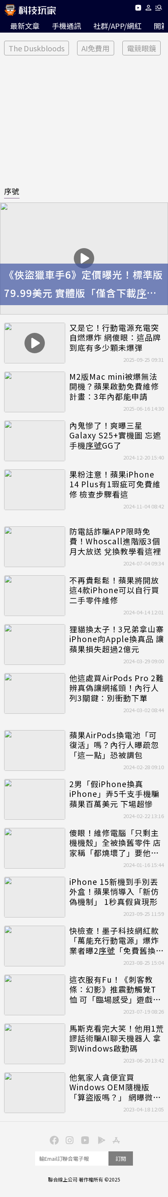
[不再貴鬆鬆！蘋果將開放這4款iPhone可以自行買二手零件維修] (34, 595)
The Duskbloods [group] (36, 48)
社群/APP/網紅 (117, 25)
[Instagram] (68, 1139)
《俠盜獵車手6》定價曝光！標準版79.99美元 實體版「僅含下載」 (83, 284)
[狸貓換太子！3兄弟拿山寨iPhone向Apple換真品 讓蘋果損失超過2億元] (34, 644)
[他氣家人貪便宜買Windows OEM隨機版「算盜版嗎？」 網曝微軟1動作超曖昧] (34, 1092)
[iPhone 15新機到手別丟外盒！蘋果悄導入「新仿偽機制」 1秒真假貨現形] (34, 897)
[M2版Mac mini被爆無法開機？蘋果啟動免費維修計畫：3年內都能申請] (34, 392)
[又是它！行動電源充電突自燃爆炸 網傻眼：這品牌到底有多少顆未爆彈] (34, 343)
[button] (149, 9)
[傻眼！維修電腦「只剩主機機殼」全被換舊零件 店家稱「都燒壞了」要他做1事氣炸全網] (34, 848)
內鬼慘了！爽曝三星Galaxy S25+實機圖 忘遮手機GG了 (115, 435)
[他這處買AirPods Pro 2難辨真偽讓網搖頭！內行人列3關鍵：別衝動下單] (34, 693)
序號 (12, 191)
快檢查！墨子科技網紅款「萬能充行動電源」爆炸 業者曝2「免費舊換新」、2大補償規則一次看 (114, 941)
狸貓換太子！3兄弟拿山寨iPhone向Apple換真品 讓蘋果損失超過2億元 (116, 639)
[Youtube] (138, 9)
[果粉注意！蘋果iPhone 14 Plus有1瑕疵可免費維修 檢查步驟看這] (34, 489)
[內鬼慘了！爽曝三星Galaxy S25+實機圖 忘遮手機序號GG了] (34, 440)
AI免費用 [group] (96, 48)
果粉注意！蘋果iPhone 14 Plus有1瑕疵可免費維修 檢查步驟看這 (115, 484)
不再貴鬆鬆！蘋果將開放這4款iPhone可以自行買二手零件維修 (114, 590)
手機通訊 (66, 25)
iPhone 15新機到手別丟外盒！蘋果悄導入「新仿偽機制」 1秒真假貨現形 (114, 892)
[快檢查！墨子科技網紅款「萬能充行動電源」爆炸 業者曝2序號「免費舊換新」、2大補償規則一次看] (34, 946)
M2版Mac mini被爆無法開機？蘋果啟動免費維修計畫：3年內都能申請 (114, 387)
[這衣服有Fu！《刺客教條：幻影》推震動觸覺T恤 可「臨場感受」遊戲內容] (34, 995)
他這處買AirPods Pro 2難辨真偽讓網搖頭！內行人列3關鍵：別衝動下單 (116, 688)
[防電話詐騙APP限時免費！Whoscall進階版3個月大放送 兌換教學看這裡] (34, 546)
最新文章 (25, 25)
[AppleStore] (115, 1139)
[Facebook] (53, 1139)
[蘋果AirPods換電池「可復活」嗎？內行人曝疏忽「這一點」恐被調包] (34, 750)
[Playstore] (99, 1139)
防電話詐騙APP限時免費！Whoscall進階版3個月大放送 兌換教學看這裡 (115, 541)
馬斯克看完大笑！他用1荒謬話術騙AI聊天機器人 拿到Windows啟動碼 (116, 1038)
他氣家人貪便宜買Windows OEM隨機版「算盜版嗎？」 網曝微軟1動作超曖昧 (115, 1087)
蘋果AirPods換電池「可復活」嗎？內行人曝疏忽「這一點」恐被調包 (114, 745)
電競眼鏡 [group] (141, 48)
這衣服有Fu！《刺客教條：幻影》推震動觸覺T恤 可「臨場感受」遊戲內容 (115, 990)
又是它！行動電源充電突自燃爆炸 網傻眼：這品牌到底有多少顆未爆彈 (115, 338)
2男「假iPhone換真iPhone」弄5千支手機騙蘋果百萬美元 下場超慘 (114, 794)
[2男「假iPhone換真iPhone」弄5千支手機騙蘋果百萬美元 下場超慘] (34, 799)
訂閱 (120, 1158)
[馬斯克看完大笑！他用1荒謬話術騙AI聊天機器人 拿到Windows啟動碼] (34, 1043)
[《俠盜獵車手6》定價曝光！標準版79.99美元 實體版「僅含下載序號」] (84, 258)
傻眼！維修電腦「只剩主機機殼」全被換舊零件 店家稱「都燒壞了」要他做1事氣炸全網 (116, 843)
